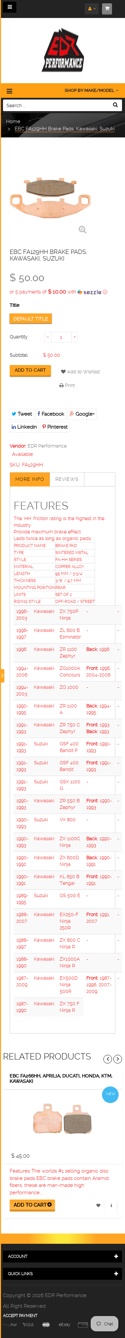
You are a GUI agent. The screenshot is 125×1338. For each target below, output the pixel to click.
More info (29, 479)
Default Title (30, 318)
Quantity (19, 336)
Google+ (84, 414)
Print (69, 385)
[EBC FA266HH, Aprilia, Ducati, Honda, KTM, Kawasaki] (62, 1119)
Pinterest (57, 427)
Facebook (52, 414)
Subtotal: (19, 355)
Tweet (24, 414)
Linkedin (26, 427)
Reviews (67, 479)
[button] (62, 291)
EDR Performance (47, 446)
